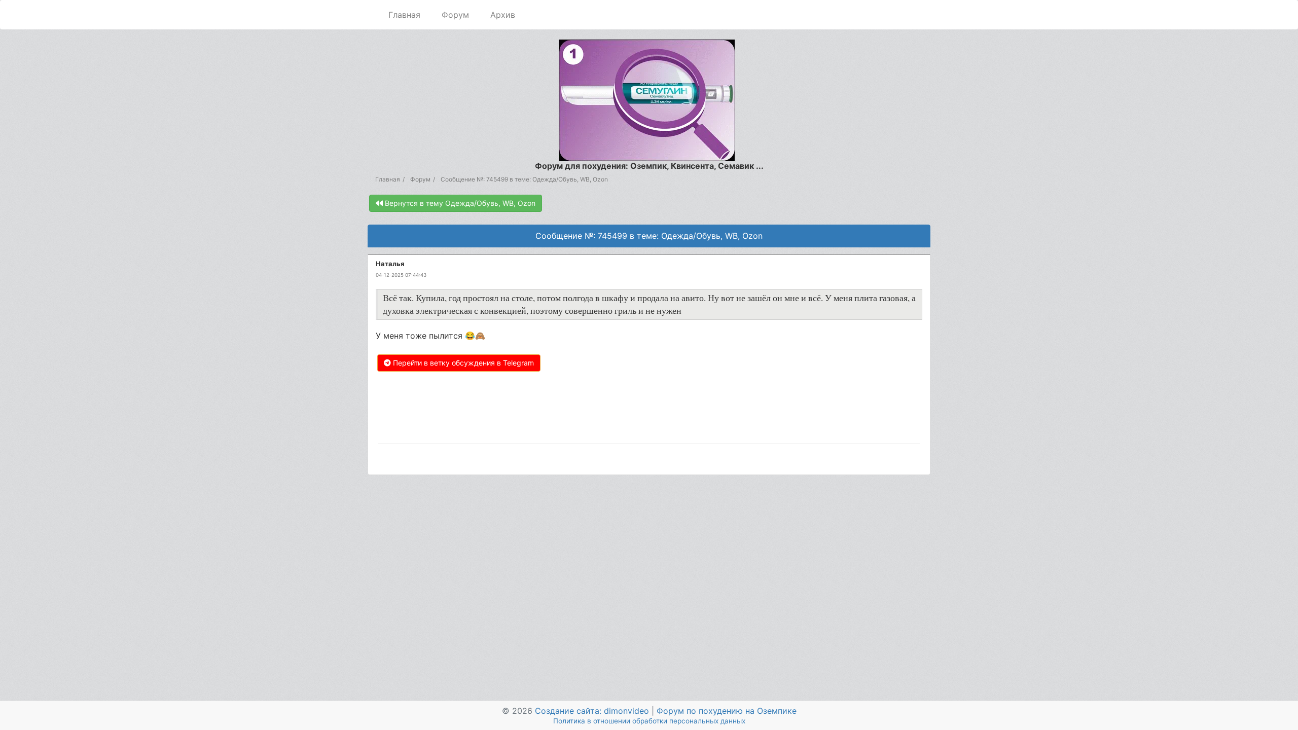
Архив (502, 15)
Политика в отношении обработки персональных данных (649, 721)
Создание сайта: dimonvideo (592, 711)
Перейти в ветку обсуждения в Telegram (462, 362)
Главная (404, 15)
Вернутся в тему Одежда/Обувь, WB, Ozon (459, 203)
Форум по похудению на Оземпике (727, 711)
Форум (455, 15)
